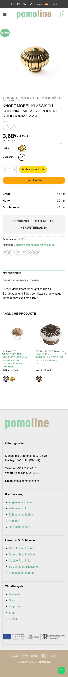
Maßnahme (8, 157)
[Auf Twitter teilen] (18, 252)
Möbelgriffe (30, 97)
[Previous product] (12, 127)
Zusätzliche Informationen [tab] (21, 280)
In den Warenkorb (33, 169)
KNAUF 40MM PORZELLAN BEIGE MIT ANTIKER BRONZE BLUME (49, 359)
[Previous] (8, 59)
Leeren (61, 143)
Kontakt (13, 618)
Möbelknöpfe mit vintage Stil (40, 244)
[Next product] (5, 127)
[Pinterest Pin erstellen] (31, 252)
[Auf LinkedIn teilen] (37, 252)
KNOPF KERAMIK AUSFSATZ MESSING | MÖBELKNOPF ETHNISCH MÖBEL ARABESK (15, 360)
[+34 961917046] (25, 4)
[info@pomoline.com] (13, 4)
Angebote (15, 606)
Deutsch (40, 4)
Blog (12, 612)
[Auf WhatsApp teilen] (6, 252)
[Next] (60, 59)
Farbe (6, 148)
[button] (5, 14)
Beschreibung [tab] (12, 273)
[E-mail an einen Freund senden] (25, 252)
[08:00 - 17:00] (19, 4)
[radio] (22, 148)
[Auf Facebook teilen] (12, 252)
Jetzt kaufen (34, 180)
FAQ (55, 4)
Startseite (10, 97)
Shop (12, 600)
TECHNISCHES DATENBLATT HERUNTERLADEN (34, 224)
